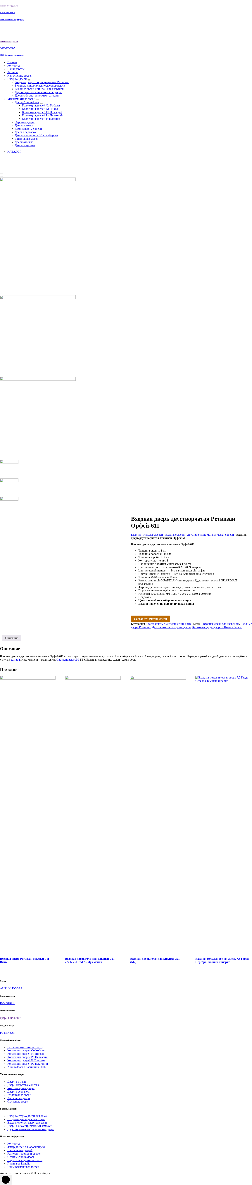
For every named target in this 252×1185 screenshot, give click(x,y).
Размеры (12, 72)
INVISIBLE (7, 1003)
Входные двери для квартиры (26, 1119)
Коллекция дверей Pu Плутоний (42, 115)
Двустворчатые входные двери (171, 627)
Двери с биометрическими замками (37, 95)
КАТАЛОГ (14, 151)
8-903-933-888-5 (7, 12)
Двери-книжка (24, 142)
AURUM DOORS (11, 988)
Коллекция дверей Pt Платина (41, 118)
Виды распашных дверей (23, 1166)
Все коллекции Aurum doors (24, 1047)
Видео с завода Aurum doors (24, 1160)
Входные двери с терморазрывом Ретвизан (42, 82)
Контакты (13, 65)
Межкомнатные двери (21, 98)
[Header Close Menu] (1, 176)
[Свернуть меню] (1, 173)
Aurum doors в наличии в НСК (26, 1067)
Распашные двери (18, 1098)
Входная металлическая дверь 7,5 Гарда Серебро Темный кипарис (222, 960)
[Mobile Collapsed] (28, 79)
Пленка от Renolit (18, 1163)
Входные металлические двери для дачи (40, 85)
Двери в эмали (24, 125)
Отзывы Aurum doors (20, 1156)
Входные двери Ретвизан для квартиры (39, 88)
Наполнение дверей (19, 75)
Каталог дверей (153, 534)
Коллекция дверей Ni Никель (40, 108)
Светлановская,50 (67, 659)
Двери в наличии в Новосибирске (36, 135)
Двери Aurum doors (27, 102)
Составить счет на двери (150, 618)
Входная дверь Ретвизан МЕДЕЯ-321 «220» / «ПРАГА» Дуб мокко (90, 960)
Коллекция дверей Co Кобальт (41, 105)
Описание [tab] (11, 638)
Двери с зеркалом (18, 1091)
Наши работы (16, 68)
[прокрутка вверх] (5, 1180)
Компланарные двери (28, 128)
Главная (12, 62)
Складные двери (17, 1101)
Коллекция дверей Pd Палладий (42, 112)
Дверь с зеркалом (26, 132)
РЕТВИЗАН (7, 1032)
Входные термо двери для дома (27, 1115)
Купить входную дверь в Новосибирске (217, 627)
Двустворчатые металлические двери (38, 92)
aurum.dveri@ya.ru (9, 6)
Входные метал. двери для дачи (27, 1122)
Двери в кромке (25, 145)
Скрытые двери (24, 122)
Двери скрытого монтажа (23, 1084)
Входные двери (17, 78)
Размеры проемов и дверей (24, 1153)
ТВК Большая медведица (12, 19)
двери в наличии (10, 1017)
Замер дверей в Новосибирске (26, 1146)
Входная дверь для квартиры (221, 623)
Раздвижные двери (27, 138)
